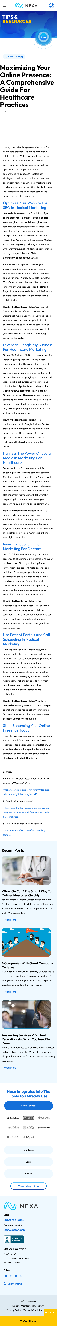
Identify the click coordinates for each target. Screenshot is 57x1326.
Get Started (30, 1321)
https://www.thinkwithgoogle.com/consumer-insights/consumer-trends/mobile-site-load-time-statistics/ (26, 812)
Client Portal (15, 1283)
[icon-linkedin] (16, 1276)
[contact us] (51, 5)
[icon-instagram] (11, 1276)
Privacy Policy (13, 1310)
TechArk (40, 1305)
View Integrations (28, 1186)
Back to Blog (15, 56)
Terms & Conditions (33, 1310)
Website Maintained (22, 1305)
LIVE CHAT (50, 1312)
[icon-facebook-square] (6, 1276)
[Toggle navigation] (4, 5)
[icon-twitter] (21, 1276)
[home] (26, 5)
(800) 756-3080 (14, 1220)
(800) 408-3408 (14, 1230)
